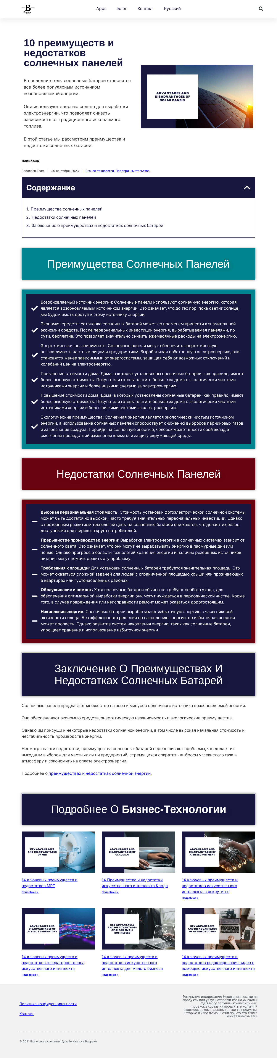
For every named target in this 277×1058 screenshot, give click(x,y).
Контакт (145, 8)
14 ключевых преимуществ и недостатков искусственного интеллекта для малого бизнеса (132, 962)
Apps (101, 8)
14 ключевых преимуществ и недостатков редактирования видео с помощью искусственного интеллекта (218, 962)
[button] (261, 8)
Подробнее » (30, 892)
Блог (122, 8)
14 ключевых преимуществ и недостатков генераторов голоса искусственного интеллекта (53, 962)
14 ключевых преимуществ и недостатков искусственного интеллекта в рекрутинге (210, 886)
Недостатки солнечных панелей (64, 217)
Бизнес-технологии (99, 171)
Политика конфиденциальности (48, 1004)
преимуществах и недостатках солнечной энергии (100, 773)
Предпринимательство (133, 171)
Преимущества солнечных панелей (66, 209)
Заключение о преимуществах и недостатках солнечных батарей (97, 225)
